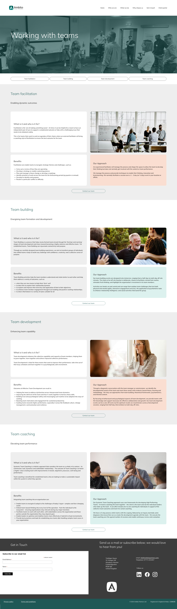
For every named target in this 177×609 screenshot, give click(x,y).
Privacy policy (8, 602)
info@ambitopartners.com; (149, 558)
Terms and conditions (28, 602)
